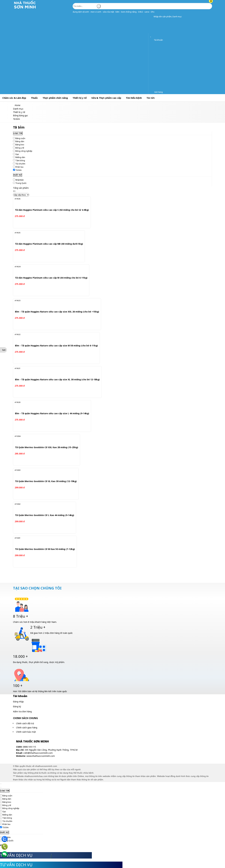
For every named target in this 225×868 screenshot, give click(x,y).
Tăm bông (20, 160)
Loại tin (17, 133)
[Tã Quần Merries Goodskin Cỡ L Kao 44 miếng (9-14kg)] (42, 507)
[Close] (1, 787)
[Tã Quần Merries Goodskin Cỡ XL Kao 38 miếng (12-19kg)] (43, 473)
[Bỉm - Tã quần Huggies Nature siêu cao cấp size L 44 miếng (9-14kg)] (49, 405)
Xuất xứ (17, 175)
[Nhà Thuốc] (25, 8)
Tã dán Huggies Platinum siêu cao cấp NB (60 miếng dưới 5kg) (49, 244)
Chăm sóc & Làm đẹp (14, 97)
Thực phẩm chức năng (55, 97)
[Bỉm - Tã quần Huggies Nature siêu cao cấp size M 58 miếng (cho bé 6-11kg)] (53, 338)
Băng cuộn (20, 138)
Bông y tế (19, 147)
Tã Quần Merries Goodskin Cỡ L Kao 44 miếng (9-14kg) (44, 515)
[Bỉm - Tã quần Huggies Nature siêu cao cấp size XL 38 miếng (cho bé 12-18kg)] (54, 372)
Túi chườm (20, 163)
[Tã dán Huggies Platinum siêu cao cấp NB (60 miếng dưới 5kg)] (46, 236)
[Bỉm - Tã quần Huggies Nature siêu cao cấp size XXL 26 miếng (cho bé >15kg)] (53, 304)
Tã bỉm (18, 170)
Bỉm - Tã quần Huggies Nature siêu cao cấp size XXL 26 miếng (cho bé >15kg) (57, 311)
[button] (151, 17)
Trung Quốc (20, 183)
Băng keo (19, 144)
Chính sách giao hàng (26, 727)
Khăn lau (19, 166)
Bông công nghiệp (23, 151)
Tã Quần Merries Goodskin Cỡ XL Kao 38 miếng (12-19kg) (46, 481)
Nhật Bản (19, 179)
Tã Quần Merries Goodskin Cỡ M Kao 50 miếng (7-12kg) (45, 549)
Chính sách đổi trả (25, 723)
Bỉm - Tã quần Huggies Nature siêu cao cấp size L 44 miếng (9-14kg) (52, 413)
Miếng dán (20, 157)
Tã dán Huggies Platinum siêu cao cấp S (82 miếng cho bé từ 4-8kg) (52, 210)
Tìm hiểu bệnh (134, 97)
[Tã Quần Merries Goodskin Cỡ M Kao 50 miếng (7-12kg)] (43, 541)
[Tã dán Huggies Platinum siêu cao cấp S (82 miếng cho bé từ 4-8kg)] (48, 202)
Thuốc (34, 97)
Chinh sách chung (25, 718)
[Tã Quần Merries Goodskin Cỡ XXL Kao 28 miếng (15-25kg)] (44, 439)
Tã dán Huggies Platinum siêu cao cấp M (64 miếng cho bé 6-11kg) (51, 278)
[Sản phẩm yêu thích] (151, 35)
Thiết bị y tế (80, 97)
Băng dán (19, 141)
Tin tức (150, 97)
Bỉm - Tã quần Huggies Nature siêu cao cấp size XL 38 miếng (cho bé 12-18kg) (57, 379)
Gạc (17, 154)
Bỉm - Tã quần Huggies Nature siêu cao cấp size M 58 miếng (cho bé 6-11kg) (56, 345)
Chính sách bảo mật (26, 731)
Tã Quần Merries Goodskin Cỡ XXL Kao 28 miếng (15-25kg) (46, 447)
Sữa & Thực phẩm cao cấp (106, 97)
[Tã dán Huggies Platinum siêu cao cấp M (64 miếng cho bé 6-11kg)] (48, 270)
